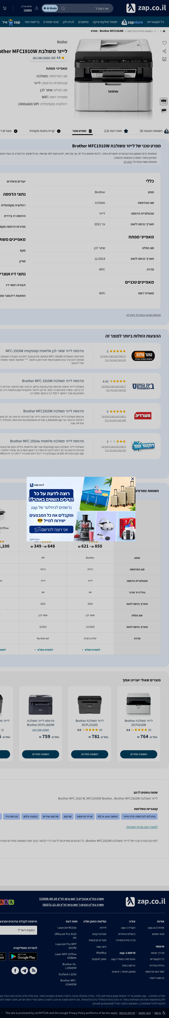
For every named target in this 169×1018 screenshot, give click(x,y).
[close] (132, 478)
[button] (132, 478)
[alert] (84, 509)
